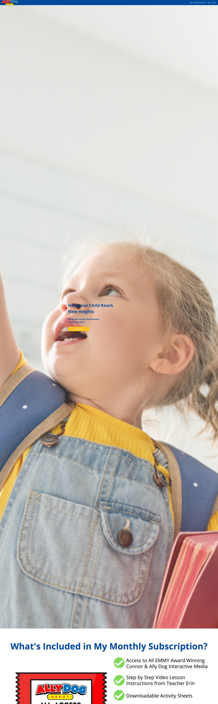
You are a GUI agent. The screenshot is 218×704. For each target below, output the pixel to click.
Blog (191, 2)
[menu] (202, 2)
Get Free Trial (78, 329)
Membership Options (200, 2)
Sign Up (214, 2)
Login (209, 2)
